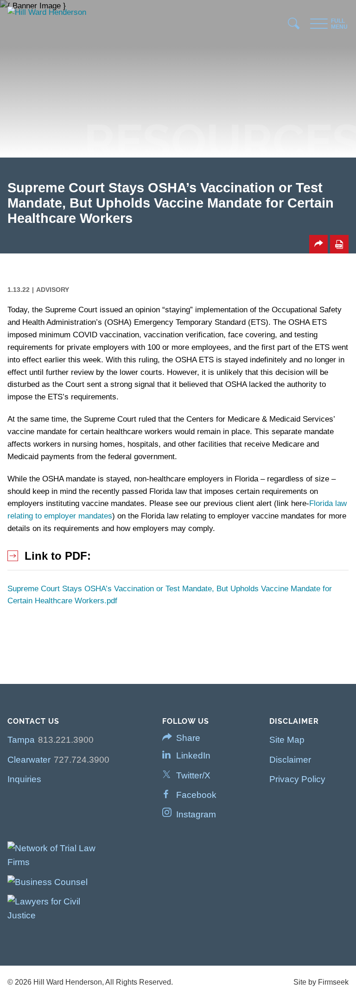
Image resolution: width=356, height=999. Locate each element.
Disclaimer (290, 760)
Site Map (287, 740)
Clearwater (29, 760)
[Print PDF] (339, 244)
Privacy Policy (297, 779)
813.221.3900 (66, 740)
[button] (318, 244)
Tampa (21, 740)
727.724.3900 (81, 760)
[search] (294, 26)
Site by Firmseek (321, 982)
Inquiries (24, 779)
